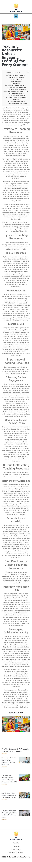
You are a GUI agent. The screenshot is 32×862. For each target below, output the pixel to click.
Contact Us (16, 846)
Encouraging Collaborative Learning (18, 103)
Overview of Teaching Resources (16, 75)
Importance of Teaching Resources (16, 85)
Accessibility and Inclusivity (18, 95)
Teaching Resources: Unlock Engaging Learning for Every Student (15, 750)
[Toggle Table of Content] (26, 72)
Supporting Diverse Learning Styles (17, 89)
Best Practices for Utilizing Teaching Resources (16, 98)
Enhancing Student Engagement (18, 87)
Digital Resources (17, 79)
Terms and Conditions (16, 852)
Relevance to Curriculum (17, 93)
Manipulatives (17, 83)
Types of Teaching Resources (16, 77)
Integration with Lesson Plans (17, 101)
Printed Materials (17, 81)
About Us (16, 843)
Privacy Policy (16, 849)
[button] (16, 16)
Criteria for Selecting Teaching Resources (16, 91)
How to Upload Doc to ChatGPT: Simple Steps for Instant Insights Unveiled (9, 795)
